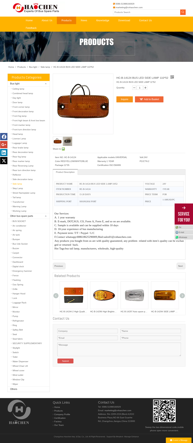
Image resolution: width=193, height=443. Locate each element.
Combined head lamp (23, 93)
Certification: (103, 165)
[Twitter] (3, 160)
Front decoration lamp (23, 111)
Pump (15, 316)
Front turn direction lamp (24, 129)
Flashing (17, 280)
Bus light (14, 83)
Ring (15, 325)
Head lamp (18, 134)
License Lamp (19, 138)
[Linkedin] (3, 152)
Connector (17, 257)
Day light (17, 98)
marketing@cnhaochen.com (129, 7)
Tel (180, 227)
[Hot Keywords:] (183, 12)
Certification (60, 418)
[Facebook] (3, 136)
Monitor (16, 311)
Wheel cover (18, 370)
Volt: (142, 157)
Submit (65, 361)
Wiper (15, 384)
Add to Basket (151, 99)
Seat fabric (18, 339)
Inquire (124, 99)
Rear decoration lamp (23, 152)
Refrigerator (18, 321)
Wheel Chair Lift (20, 366)
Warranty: (102, 161)
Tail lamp (17, 197)
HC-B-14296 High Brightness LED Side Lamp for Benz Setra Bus (98, 311)
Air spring (17, 230)
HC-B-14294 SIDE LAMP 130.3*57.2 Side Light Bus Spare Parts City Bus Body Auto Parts (159, 311)
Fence (16, 275)
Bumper (16, 239)
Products (58, 411)
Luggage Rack (19, 302)
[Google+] (3, 144)
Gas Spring (18, 284)
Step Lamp (18, 188)
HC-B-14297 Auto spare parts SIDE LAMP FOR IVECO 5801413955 (129, 311)
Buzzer (16, 248)
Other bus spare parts (21, 216)
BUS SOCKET (19, 221)
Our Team (59, 425)
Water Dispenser (20, 361)
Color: (58, 161)
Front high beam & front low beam (29, 120)
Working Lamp (19, 211)
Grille (15, 289)
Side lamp (17, 184)
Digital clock (18, 266)
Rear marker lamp (21, 161)
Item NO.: (59, 157)
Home (57, 407)
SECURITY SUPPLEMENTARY (27, 343)
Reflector (17, 175)
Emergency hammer (22, 271)
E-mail (181, 232)
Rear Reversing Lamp (23, 166)
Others (13, 389)
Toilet (15, 357)
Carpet (16, 253)
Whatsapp (183, 237)
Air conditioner (19, 226)
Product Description (65, 172)
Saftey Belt (18, 330)
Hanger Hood (19, 293)
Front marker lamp (21, 125)
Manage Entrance (131, 437)
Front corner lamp (21, 107)
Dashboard (18, 262)
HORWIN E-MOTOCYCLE (18, 441)
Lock (15, 298)
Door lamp (17, 102)
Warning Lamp (19, 206)
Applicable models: (106, 157)
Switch (16, 352)
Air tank (16, 235)
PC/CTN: (144, 161)
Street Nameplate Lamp (24, 193)
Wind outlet (18, 375)
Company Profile (62, 414)
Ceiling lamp (18, 89)
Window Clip (18, 379)
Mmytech (119, 437)
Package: (59, 165)
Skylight (16, 348)
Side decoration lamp (23, 179)
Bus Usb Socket (20, 244)
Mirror (15, 307)
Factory (58, 421)
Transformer (18, 202)
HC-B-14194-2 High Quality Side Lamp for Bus (68, 311)
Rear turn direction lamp (24, 170)
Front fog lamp (20, 116)
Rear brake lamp (20, 147)
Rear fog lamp (19, 156)
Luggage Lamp (20, 143)
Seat (15, 334)
